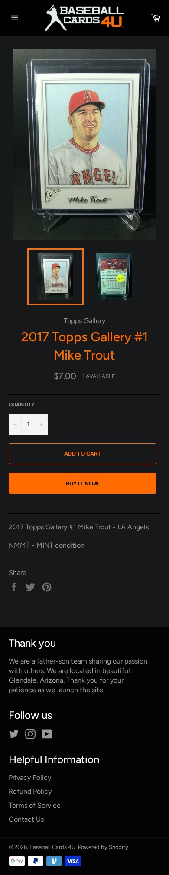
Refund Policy (30, 791)
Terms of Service (35, 805)
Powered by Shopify (103, 847)
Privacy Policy (30, 777)
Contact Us (26, 819)
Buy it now (82, 483)
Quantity (22, 405)
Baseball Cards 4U (52, 847)
